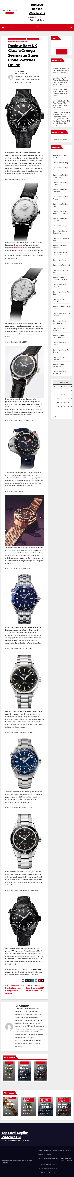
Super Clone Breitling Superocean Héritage (60, 212)
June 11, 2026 (46, 1110)
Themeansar (4, 1162)
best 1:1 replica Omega (13, 475)
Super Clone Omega (32, 39)
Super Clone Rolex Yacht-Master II (24, 1062)
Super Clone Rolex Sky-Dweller (61, 351)
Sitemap (48, 1154)
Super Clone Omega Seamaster (17, 41)
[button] (71, 27)
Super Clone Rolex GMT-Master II (61, 315)
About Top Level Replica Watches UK (53, 1150)
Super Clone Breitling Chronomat (60, 176)
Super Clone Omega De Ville (61, 239)
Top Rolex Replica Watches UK (47, 1173)
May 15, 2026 (64, 1110)
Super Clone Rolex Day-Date (61, 293)
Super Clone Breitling (60, 163)
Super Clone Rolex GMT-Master (61, 307)
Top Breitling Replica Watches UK (47, 1164)
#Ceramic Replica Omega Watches (27, 76)
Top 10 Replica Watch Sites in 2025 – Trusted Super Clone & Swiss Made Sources (55, 1159)
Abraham (21, 71)
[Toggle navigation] (37, 27)
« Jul (54, 416)
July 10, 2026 (28, 1110)
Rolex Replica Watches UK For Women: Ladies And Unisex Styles (61, 71)
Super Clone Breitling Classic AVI (60, 183)
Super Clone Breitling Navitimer (60, 191)
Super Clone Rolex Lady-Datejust (59, 322)
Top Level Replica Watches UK (37, 9)
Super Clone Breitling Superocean (60, 205)
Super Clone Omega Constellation (60, 232)
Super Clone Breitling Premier (60, 198)
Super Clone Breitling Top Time (60, 220)
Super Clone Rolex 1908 (61, 265)
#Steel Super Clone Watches (25, 82)
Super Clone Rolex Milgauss (59, 329)
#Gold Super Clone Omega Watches (27, 79)
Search (55, 38)
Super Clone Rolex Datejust (59, 286)
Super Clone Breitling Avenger (60, 169)
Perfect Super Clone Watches (17, 39)
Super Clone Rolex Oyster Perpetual (59, 336)
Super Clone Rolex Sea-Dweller (61, 344)
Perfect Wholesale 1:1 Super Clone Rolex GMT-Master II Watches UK (35, 988)
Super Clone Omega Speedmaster (60, 254)
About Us (68, 1150)
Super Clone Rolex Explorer (59, 300)
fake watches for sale (20, 248)
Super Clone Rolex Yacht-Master (59, 365)
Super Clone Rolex (59, 260)
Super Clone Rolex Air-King (61, 271)
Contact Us (41, 1154)
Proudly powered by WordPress (10, 1160)
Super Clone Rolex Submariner (59, 358)
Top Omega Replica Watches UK (47, 1168)
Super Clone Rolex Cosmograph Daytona (8, 1062)
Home (40, 1150)
